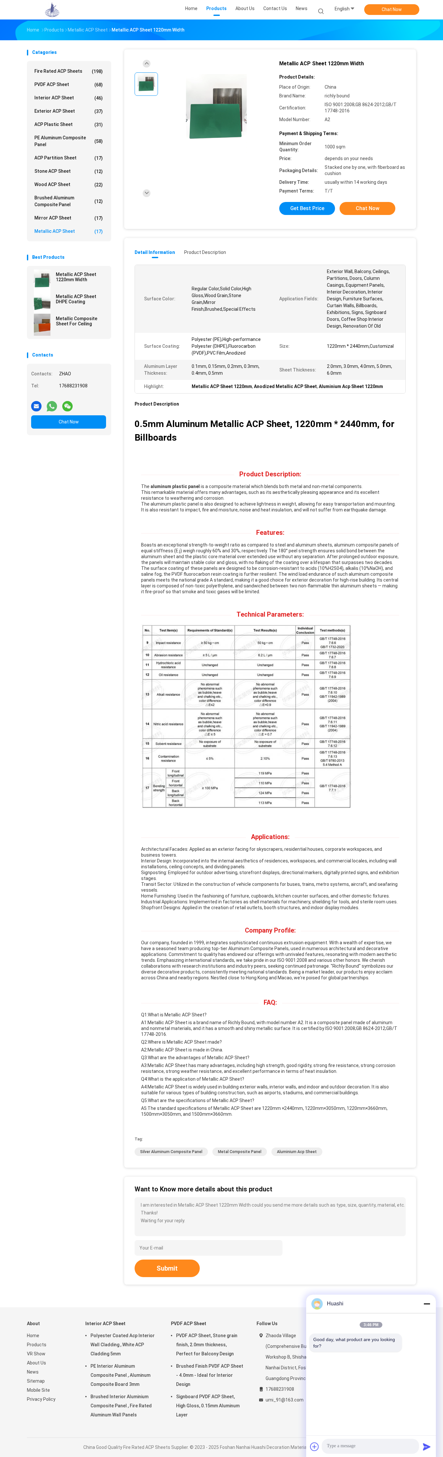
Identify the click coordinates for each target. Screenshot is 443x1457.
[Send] (427, 1446)
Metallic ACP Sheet (68, 231)
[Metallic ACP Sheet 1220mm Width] (42, 281)
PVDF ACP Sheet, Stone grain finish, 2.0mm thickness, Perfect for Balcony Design (206, 1344)
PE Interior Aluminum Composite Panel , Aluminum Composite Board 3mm (120, 1375)
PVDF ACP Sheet (68, 84)
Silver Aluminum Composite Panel (171, 1151)
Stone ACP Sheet (68, 171)
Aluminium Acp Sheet (297, 1151)
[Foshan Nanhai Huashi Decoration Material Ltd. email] (36, 403)
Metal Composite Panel (239, 1151)
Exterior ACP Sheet (68, 111)
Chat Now (392, 9)
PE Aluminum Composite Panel (68, 141)
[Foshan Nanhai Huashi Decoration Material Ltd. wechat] (67, 403)
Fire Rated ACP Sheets (68, 71)
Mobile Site (38, 1390)
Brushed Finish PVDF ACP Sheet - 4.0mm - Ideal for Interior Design (209, 1375)
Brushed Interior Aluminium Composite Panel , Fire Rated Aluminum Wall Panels (121, 1405)
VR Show (36, 1353)
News (33, 1372)
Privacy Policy (41, 1399)
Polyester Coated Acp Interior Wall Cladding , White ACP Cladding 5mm (122, 1344)
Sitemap (36, 1381)
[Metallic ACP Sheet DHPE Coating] (42, 303)
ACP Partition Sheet (68, 158)
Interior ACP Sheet (68, 98)
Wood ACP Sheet (68, 184)
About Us (36, 1362)
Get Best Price (307, 208)
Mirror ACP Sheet (68, 218)
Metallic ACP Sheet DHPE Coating (76, 299)
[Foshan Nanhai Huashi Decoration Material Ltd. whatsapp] (52, 403)
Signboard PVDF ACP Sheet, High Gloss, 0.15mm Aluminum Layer (208, 1405)
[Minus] (427, 1304)
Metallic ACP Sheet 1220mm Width (76, 277)
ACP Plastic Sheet (68, 124)
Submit (167, 1268)
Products (36, 1344)
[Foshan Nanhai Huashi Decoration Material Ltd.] (52, 10)
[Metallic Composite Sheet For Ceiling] (42, 325)
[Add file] (314, 1446)
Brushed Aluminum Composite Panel (68, 201)
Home (33, 1335)
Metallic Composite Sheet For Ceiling (76, 321)
